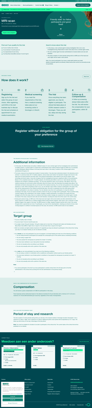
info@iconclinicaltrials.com (77, 382)
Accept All (13, 396)
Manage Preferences (12, 403)
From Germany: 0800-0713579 (77, 389)
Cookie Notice (19, 393)
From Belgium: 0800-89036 (77, 387)
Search (78, 0)
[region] (12, 394)
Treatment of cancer (70, 348)
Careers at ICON (83, 0)
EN (88, 0)
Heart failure (37, 348)
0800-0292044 (74, 385)
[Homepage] (5, 5)
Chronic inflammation (11, 348)
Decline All (12, 399)
